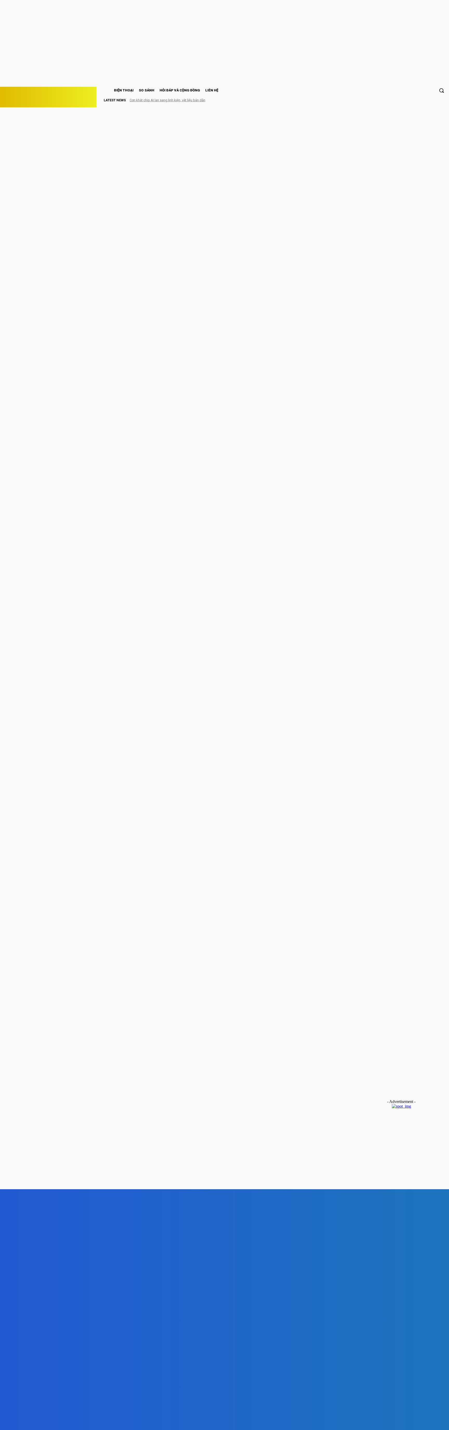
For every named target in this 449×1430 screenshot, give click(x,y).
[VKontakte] (141, 1421)
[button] (441, 90)
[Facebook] (82, 1421)
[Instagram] (112, 1421)
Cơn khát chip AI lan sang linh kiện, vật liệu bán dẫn (167, 100)
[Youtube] (171, 1421)
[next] (433, 100)
